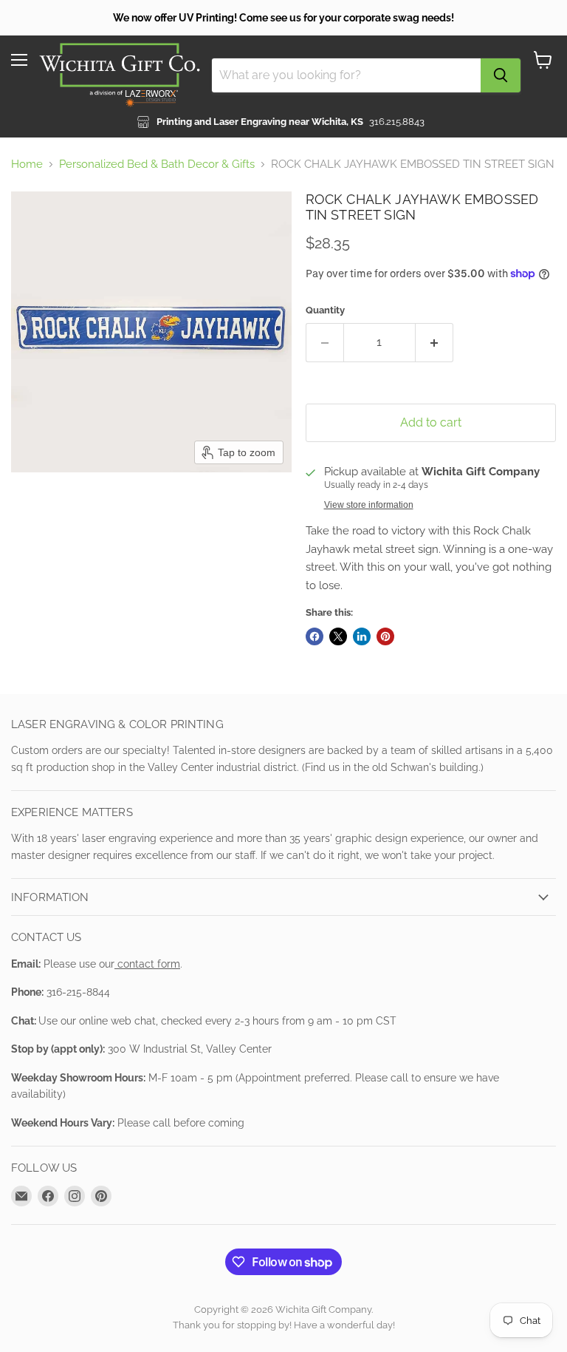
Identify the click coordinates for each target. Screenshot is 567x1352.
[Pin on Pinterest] (385, 636)
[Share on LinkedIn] (362, 636)
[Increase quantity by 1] (434, 342)
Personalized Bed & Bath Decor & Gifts (157, 164)
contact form (147, 964)
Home (27, 164)
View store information (368, 505)
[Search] (500, 75)
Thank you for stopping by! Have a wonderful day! (284, 1325)
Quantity (325, 310)
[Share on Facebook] (314, 636)
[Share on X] (338, 636)
